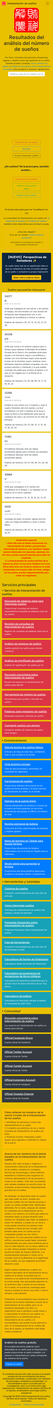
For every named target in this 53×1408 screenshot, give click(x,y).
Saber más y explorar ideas (26, 277)
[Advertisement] (26, 105)
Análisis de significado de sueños (24, 660)
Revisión (26, 149)
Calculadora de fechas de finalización (26, 959)
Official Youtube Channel (19, 1093)
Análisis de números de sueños (23, 643)
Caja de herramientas (17, 942)
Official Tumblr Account (18, 1065)
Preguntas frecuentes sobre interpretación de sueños (21, 924)
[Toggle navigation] (47, 3)
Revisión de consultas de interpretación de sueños (19, 625)
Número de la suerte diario (26, 187)
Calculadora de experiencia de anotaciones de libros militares (23, 975)
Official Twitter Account (18, 1051)
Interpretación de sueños (26, 142)
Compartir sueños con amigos (22, 725)
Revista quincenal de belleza (21, 823)
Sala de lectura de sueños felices (24, 747)
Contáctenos (15, 1404)
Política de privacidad (34, 1404)
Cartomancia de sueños (26, 179)
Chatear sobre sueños (26, 195)
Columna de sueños (16, 888)
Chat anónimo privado (17, 764)
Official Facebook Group (19, 1037)
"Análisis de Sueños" (37, 221)
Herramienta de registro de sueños (25, 694)
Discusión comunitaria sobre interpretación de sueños (21, 676)
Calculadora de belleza (18, 996)
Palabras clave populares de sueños (26, 711)
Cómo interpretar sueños (19, 905)
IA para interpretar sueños (26, 155)
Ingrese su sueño (14, 1364)
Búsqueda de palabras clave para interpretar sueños (24, 602)
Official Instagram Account (20, 1079)
